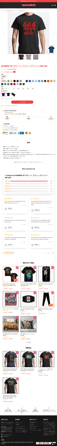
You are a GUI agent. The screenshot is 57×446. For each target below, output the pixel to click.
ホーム (2, 10)
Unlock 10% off (3, 440)
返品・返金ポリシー (34, 426)
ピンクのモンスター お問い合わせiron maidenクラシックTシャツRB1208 (45, 370)
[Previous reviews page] (46, 253)
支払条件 (32, 424)
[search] (52, 5)
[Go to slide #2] (28, 57)
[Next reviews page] (53, 253)
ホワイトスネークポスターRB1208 (10, 308)
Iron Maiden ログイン (11, 10)
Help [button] (54, 444)
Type (2, 74)
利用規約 (18, 424)
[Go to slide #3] (35, 57)
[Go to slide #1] (21, 57)
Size (2, 86)
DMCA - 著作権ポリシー (21, 428)
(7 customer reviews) (11, 69)
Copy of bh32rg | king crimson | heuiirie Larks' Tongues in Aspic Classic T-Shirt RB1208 (9, 397)
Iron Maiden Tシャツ (23, 10)
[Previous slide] (3, 33)
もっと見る (28, 342)
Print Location (4, 90)
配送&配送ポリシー (34, 422)
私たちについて (19, 422)
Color (2, 78)
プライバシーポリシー (20, 426)
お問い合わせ (33, 428)
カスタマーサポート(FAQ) (35, 430)
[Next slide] (53, 33)
